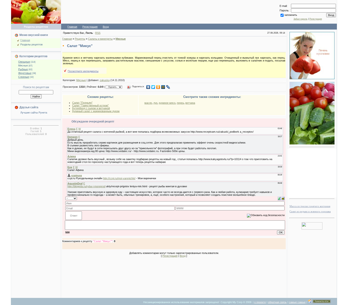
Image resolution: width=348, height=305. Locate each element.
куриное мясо (167, 102)
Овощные (24, 61)
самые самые (297, 302)
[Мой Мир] (163, 87)
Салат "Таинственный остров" (90, 105)
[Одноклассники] (158, 87)
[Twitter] (153, 87)
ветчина (190, 102)
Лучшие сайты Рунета (33, 112)
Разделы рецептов (31, 44)
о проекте (260, 302)
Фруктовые (24, 73)
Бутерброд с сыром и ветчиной (91, 108)
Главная (72, 26)
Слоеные (23, 76)
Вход (106, 26)
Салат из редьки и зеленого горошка (310, 211)
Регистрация (315, 19)
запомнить (290, 14)
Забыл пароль (301, 19)
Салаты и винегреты (100, 38)
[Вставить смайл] (283, 198)
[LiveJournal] (168, 87)
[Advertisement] (167, 11)
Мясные (23, 65)
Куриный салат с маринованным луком (96, 111)
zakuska (105, 80)
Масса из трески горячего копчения (310, 206)
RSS (97, 32)
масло (148, 102)
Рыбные (23, 69)
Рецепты (80, 38)
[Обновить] (279, 198)
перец (180, 102)
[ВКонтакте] (148, 87)
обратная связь (277, 302)
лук (155, 102)
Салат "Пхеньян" (82, 102)
